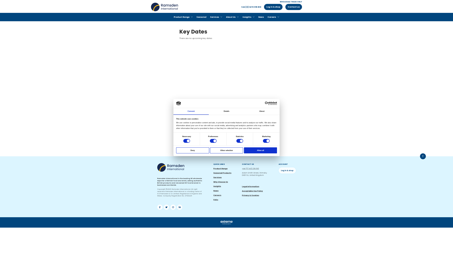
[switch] (213, 141)
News (261, 17)
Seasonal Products (222, 173)
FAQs (215, 200)
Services (214, 17)
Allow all (260, 150)
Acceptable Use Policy (252, 191)
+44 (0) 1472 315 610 (250, 168)
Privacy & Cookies (250, 195)
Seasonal (201, 17)
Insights (247, 17)
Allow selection (226, 150)
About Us (231, 17)
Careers (272, 17)
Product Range (182, 17)
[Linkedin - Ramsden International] (179, 207)
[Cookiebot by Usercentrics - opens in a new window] (266, 103)
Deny (193, 150)
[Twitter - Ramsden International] (166, 207)
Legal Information (250, 186)
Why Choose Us (220, 182)
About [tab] (261, 111)
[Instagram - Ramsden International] (173, 207)
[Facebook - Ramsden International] (159, 207)
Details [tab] (226, 111)
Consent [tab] (191, 111)
